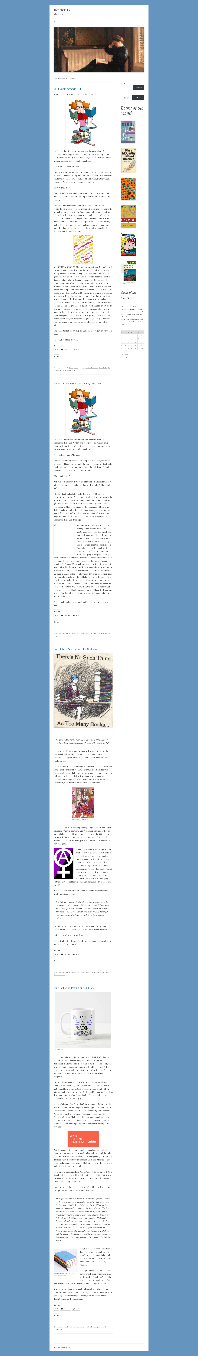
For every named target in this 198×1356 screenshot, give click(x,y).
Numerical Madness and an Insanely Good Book (78, 383)
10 (122, 342)
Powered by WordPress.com (62, 1347)
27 (131, 348)
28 (135, 348)
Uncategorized (73, 368)
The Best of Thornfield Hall (67, 88)
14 (135, 342)
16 (141, 342)
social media (102, 1327)
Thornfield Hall (63, 10)
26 (128, 348)
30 (142, 348)
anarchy (87, 972)
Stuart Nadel (103, 633)
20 (132, 345)
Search (123, 84)
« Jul (126, 357)
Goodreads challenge (91, 368)
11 (125, 342)
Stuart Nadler (103, 368)
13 (131, 342)
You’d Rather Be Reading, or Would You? (74, 987)
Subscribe (138, 97)
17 (121, 345)
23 (141, 345)
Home (56, 21)
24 (122, 348)
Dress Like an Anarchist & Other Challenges (76, 648)
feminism (94, 972)
